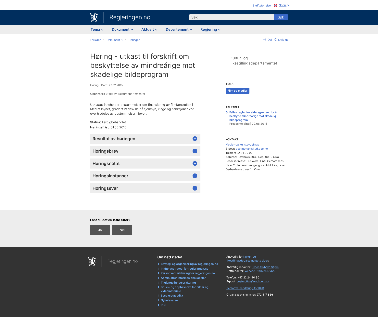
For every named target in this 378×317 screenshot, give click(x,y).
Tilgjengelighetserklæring (178, 282)
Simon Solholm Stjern (265, 267)
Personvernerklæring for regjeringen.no (188, 273)
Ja (100, 230)
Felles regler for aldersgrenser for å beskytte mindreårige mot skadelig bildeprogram (253, 116)
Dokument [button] (121, 29)
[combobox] (231, 17)
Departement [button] (177, 29)
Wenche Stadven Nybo (259, 271)
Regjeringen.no (129, 17)
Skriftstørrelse (262, 5)
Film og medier (237, 90)
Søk (281, 17)
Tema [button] (96, 29)
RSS (163, 305)
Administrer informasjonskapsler (183, 277)
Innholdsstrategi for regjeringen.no (184, 268)
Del (269, 39)
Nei (122, 230)
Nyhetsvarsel (170, 300)
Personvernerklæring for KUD (245, 288)
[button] (115, 40)
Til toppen (147, 204)
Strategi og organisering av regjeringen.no (189, 263)
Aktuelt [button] (148, 29)
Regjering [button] (209, 29)
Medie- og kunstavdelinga (242, 144)
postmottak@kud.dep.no (252, 148)
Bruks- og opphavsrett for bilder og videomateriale (184, 289)
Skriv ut (283, 39)
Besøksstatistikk (172, 295)
